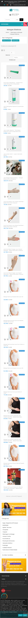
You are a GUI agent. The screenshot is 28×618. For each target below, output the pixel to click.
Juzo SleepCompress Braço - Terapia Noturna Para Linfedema (13, 178)
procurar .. (21, 19)
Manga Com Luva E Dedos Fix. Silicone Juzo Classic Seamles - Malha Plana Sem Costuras (13, 487)
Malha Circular (6, 40)
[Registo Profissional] (4, 5)
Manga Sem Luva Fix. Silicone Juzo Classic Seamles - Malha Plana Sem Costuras (13, 416)
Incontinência (6, 538)
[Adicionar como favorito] (7, 77)
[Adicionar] (5, 77)
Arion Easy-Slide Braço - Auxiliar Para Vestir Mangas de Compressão (13, 83)
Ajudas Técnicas (7, 527)
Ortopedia (5, 529)
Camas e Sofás (7, 536)
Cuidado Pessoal (7, 547)
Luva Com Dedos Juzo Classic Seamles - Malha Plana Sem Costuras (14, 202)
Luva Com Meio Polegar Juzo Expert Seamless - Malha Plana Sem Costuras (13, 273)
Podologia (5, 545)
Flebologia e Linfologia (16, 32)
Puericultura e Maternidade (10, 550)
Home (7, 32)
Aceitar (25, 615)
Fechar (20, 615)
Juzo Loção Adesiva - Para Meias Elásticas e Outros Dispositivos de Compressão (12, 131)
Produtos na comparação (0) (8, 46)
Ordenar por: (12, 60)
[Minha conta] (11, 5)
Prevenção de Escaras (9, 541)
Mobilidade (5, 525)
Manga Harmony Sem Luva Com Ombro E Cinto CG (14, 345)
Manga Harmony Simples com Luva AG (13, 368)
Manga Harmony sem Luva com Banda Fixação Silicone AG (13, 321)
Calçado (5, 532)
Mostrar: (8, 55)
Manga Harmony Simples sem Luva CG (13, 296)
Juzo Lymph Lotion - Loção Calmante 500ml (13, 154)
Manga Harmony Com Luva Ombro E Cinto (13, 392)
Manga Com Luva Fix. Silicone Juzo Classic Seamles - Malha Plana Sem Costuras (13, 440)
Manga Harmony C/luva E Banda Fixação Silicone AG (14, 464)
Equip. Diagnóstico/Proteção (10, 523)
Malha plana (15, 40)
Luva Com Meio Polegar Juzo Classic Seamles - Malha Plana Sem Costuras (13, 250)
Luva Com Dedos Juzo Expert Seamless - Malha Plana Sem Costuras (14, 226)
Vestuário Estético (7, 543)
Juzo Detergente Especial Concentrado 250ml (14, 107)
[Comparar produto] (10, 77)
